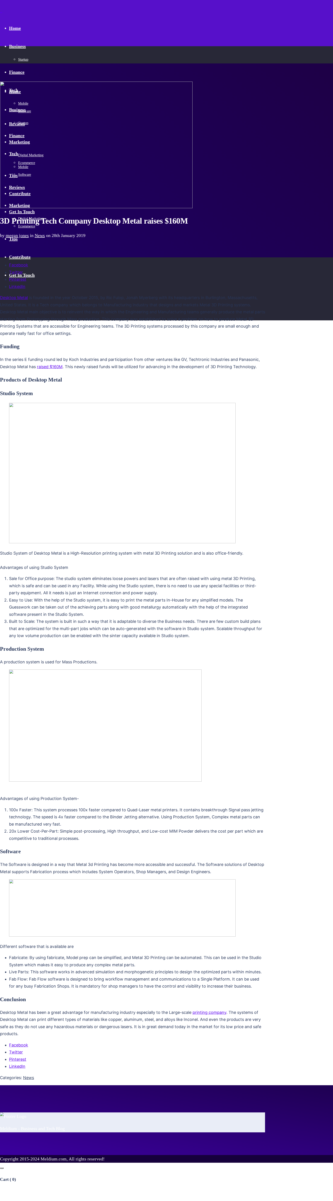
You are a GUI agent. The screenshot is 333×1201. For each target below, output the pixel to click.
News (40, 235)
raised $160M (50, 366)
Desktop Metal (14, 297)
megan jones (17, 235)
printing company (209, 1012)
